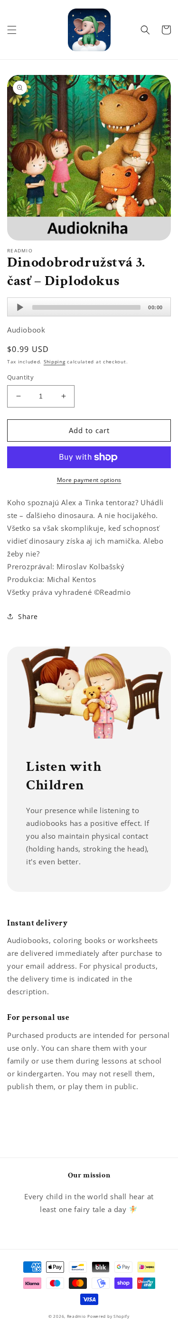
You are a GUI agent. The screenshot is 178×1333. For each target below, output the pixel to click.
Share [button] (28, 616)
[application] (89, 306)
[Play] (20, 307)
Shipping (55, 361)
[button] (11, 29)
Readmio (76, 1316)
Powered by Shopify (108, 1316)
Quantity (20, 377)
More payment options (89, 480)
